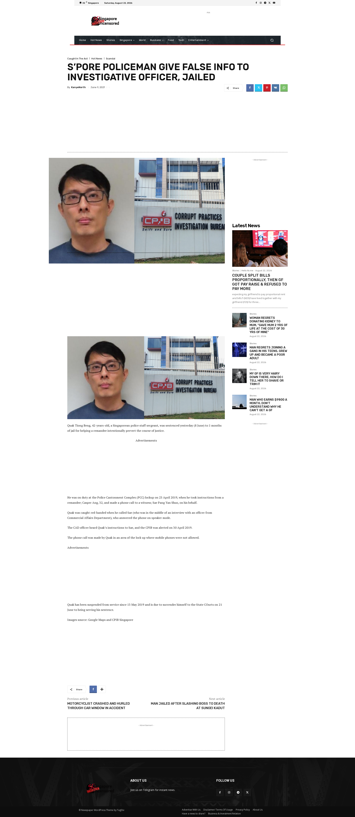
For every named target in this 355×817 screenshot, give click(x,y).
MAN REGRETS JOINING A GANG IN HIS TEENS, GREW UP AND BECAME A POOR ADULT (268, 353)
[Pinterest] (267, 88)
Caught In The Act (77, 58)
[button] (272, 40)
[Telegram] (265, 3)
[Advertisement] (208, 22)
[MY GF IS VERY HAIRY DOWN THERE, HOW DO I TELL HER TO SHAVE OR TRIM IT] (239, 376)
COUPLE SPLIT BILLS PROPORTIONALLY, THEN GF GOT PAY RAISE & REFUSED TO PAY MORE (259, 282)
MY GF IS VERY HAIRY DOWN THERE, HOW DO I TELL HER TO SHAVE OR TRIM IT (267, 379)
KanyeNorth (78, 87)
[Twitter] (269, 3)
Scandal (110, 58)
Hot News (96, 58)
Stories (235, 271)
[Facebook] (256, 3)
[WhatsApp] (284, 88)
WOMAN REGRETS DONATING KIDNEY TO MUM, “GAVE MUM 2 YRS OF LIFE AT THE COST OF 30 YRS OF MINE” (269, 325)
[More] (102, 689)
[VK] (275, 88)
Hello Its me (247, 270)
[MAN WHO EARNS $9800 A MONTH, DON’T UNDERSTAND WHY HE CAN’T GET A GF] (239, 402)
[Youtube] (274, 3)
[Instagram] (260, 3)
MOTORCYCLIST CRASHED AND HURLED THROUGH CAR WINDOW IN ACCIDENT (98, 706)
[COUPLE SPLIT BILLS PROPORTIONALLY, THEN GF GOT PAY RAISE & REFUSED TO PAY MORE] (260, 248)
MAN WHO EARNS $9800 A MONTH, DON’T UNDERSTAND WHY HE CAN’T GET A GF (268, 405)
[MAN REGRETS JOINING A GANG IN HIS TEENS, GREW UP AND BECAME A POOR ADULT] (239, 350)
